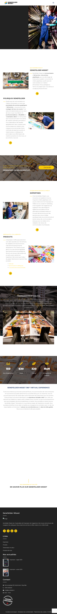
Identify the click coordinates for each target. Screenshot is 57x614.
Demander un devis (47, 168)
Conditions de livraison (11, 612)
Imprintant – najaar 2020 (16, 559)
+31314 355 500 (8, 587)
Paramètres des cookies (40, 612)
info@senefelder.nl (9, 590)
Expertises (12, 41)
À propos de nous (7, 550)
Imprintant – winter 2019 (16, 569)
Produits (5, 545)
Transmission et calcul (8, 547)
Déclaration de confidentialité (25, 612)
